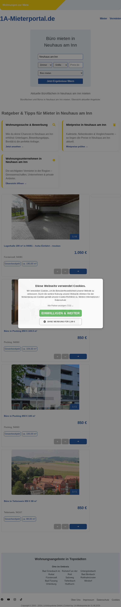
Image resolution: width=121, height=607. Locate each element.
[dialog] (60, 303)
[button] (60, 305)
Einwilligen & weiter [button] (60, 313)
